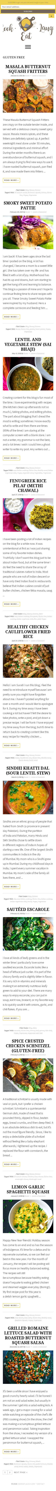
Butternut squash (34, 192)
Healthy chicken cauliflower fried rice (28, 632)
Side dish (48, 1030)
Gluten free (25, 329)
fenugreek (33, 616)
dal (15, 899)
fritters (43, 192)
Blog (26, 190)
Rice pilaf (37, 619)
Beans (18, 329)
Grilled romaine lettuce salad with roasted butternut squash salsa (28, 1335)
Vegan (25, 195)
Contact (41, 1484)
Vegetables (38, 473)
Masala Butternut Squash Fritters (28, 69)
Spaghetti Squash (21, 1320)
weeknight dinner (21, 1179)
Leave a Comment (39, 75)
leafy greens (39, 1030)
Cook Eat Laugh (28, 28)
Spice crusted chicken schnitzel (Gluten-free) (28, 1046)
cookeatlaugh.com (26, 1484)
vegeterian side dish (35, 1033)
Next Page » (21, 1472)
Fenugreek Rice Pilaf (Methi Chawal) (28, 486)
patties (32, 329)
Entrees (37, 190)
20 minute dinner (20, 1176)
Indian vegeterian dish (25, 619)
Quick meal (33, 760)
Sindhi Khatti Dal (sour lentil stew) (28, 771)
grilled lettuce (41, 1464)
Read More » (11, 180)
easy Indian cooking (20, 470)
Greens (32, 1030)
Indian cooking (46, 899)
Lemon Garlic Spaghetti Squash (28, 1189)
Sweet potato (40, 329)
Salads (37, 1461)
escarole (17, 1030)
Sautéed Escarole (28, 909)
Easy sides (28, 1318)
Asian (17, 758)
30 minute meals (21, 192)
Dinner (31, 190)
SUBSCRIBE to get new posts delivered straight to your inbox (28, 2)
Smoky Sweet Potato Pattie (28, 205)
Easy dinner (38, 1176)
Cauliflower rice (25, 758)
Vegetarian (33, 195)
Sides (41, 614)
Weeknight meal (35, 1179)
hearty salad (23, 1466)
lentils (29, 901)
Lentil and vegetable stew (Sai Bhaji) (28, 344)
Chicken (30, 1176)
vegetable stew (28, 473)
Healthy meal (42, 470)
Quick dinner (23, 760)
